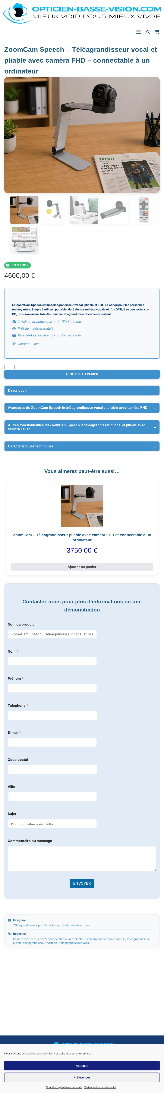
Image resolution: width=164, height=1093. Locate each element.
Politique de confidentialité (100, 1087)
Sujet (12, 814)
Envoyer (82, 883)
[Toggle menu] (138, 32)
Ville (11, 787)
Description (17, 390)
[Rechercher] (148, 32)
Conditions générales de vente (64, 1087)
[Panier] (157, 32)
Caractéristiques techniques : (32, 446)
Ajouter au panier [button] (82, 567)
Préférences (82, 1077)
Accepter (82, 1065)
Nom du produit (21, 624)
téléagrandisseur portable (40, 942)
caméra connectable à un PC (106, 939)
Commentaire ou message (30, 841)
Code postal (18, 760)
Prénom (15, 678)
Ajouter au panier (82, 374)
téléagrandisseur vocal (74, 942)
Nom (13, 651)
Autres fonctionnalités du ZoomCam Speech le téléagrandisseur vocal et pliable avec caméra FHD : (76, 427)
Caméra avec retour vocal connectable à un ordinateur (49, 939)
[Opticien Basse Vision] (82, 13)
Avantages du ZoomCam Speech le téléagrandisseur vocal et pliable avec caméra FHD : (78, 408)
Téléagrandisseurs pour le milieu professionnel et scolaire (51, 925)
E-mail (14, 733)
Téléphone (18, 706)
